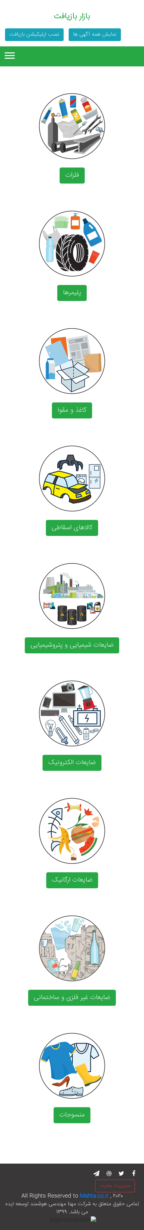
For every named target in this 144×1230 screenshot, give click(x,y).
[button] (9, 54)
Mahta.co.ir (94, 1196)
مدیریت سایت (115, 1186)
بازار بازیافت (72, 16)
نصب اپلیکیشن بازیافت (34, 34)
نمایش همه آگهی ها (95, 34)
